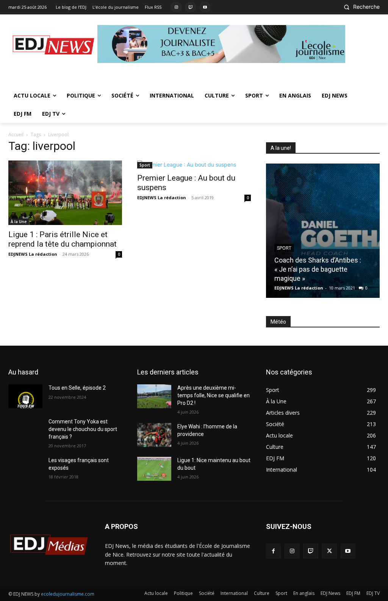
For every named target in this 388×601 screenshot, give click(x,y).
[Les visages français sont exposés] (25, 469)
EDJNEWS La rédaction (32, 254)
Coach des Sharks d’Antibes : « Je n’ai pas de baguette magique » (317, 269)
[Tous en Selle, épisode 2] (25, 396)
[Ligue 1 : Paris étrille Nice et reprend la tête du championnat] (65, 192)
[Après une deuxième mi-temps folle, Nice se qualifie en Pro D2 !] (154, 396)
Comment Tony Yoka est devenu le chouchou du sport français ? (82, 428)
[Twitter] (329, 551)
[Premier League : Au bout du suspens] (194, 164)
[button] (360, 7)
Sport (144, 165)
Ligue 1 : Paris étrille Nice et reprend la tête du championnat (63, 239)
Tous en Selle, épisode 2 (77, 388)
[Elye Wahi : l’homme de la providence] (154, 435)
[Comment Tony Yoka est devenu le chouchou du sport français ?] (25, 430)
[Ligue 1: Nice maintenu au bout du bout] (154, 469)
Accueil (15, 134)
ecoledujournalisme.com (67, 594)
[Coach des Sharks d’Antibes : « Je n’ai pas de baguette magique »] (323, 231)
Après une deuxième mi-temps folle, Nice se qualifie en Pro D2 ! (213, 395)
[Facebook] (273, 551)
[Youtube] (205, 7)
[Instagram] (176, 7)
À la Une (19, 221)
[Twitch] (190, 7)
